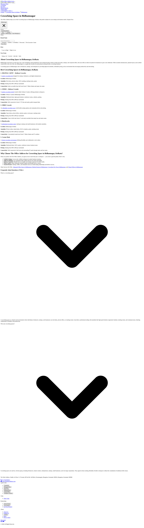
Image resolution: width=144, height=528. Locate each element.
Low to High (5, 50)
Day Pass (6, 488)
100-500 (15, 56)
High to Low (13, 50)
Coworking (6, 485)
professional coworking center (9, 124)
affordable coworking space (9, 108)
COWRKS (15, 42)
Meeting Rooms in (36, 167)
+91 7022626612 (6, 480)
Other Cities (6, 498)
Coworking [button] (3, 5)
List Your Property (8, 506)
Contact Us (6, 513)
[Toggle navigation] (14, 1)
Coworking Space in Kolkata (13, 12)
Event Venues (7, 503)
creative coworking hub (7, 76)
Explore (2, 12)
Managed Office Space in (19, 167)
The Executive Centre (31, 42)
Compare (3, 10)
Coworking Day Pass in (54, 167)
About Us (6, 512)
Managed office (7, 487)
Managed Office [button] (4, 4)
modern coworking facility (8, 92)
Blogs (5, 516)
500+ (20, 56)
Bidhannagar (24, 12)
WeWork (4, 42)
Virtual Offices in (72, 167)
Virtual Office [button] (4, 9)
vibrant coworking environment (9, 140)
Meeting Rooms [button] (4, 8)
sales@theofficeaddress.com (8, 481)
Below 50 (4, 56)
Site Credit (3, 520)
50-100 (10, 56)
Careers (6, 514)
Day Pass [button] (3, 6)
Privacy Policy (7, 517)
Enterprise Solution (8, 493)
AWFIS (9, 42)
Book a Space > (9, 10)
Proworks (22, 42)
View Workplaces (16, 33)
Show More (3, 44)
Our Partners (7, 505)
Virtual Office (7, 491)
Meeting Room (7, 490)
